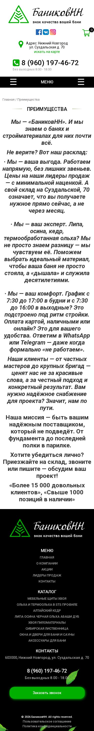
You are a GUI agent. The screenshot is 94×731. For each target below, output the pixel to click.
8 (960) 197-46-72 (50, 63)
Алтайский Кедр (47, 610)
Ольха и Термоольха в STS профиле (47, 604)
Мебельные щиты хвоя (47, 598)
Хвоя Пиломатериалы (47, 622)
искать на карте (47, 52)
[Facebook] (38, 34)
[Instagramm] (52, 34)
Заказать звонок (47, 693)
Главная (9, 99)
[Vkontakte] (45, 34)
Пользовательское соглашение (47, 721)
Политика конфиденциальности (47, 726)
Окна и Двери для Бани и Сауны (47, 634)
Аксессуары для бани (47, 640)
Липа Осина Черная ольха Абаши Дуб (47, 616)
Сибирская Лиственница (47, 628)
